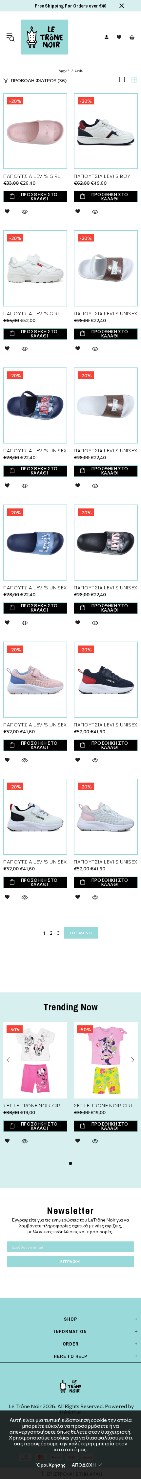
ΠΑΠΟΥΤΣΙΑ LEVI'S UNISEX (105, 313)
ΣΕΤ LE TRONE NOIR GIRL (33, 1105)
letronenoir (44, 37)
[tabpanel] (35, 1091)
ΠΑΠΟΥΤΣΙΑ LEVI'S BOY (102, 176)
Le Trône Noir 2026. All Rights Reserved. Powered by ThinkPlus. (71, 1409)
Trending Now (70, 1007)
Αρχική (64, 70)
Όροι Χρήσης (51, 1465)
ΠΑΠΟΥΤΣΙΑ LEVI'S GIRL (32, 176)
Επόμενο (81, 932)
